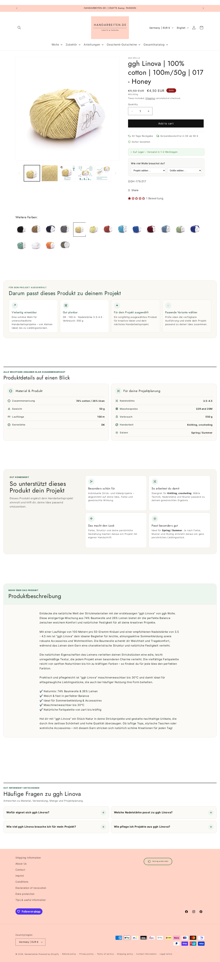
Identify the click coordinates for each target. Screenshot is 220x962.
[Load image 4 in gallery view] (85, 173)
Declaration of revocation (30, 887)
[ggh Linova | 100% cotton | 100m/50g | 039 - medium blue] (137, 229)
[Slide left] (19, 173)
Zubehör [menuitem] (71, 44)
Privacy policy (86, 954)
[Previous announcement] (16, 8)
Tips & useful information (30, 899)
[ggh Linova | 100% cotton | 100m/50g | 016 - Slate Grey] (65, 229)
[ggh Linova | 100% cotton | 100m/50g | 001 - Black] (21, 229)
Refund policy (69, 954)
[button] (19, 27)
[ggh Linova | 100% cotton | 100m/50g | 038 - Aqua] (123, 229)
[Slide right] (115, 173)
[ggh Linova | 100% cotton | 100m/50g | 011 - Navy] (50, 229)
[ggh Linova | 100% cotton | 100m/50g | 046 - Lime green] (180, 229)
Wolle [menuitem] (55, 44)
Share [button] (135, 190)
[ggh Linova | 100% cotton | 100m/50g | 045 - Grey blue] (166, 229)
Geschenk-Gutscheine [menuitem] (122, 44)
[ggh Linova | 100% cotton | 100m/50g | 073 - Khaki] (65, 246)
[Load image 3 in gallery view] (67, 173)
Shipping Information (28, 857)
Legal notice (166, 954)
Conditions (21, 881)
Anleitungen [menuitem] (92, 44)
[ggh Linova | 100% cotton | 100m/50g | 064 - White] (36, 246)
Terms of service (105, 954)
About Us (21, 863)
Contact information (146, 954)
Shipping (150, 98)
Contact (20, 869)
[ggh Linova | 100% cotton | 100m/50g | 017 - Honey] (79, 229)
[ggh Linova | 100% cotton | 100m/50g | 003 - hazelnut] (36, 229)
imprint (19, 875)
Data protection (25, 893)
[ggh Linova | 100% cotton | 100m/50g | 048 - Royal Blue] (195, 229)
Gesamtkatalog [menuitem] (154, 44)
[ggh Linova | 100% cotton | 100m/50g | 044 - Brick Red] (151, 229)
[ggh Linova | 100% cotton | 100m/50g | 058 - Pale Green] (21, 246)
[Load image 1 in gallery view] (32, 173)
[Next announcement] (203, 8)
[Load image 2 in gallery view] (50, 173)
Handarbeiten (31, 954)
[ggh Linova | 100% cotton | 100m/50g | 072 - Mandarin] (50, 246)
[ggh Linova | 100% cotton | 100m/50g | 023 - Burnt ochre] (108, 229)
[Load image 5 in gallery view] (103, 173)
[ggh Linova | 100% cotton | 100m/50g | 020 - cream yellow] (94, 229)
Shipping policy (125, 954)
